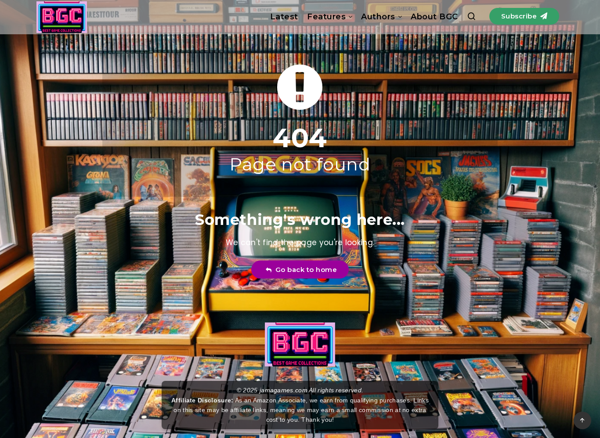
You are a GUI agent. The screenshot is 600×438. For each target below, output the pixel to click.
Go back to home (304, 269)
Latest (284, 17)
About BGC (434, 17)
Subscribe (520, 16)
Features (326, 17)
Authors (378, 17)
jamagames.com (283, 390)
